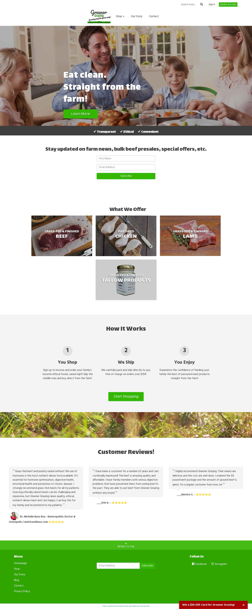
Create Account (228, 5)
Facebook (201, 564)
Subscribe (126, 176)
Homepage (20, 563)
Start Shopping (126, 397)
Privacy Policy (22, 591)
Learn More (80, 114)
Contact (154, 16)
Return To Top (126, 546)
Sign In (212, 4)
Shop (119, 16)
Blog (16, 580)
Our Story (136, 16)
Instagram (220, 564)
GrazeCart (144, 606)
